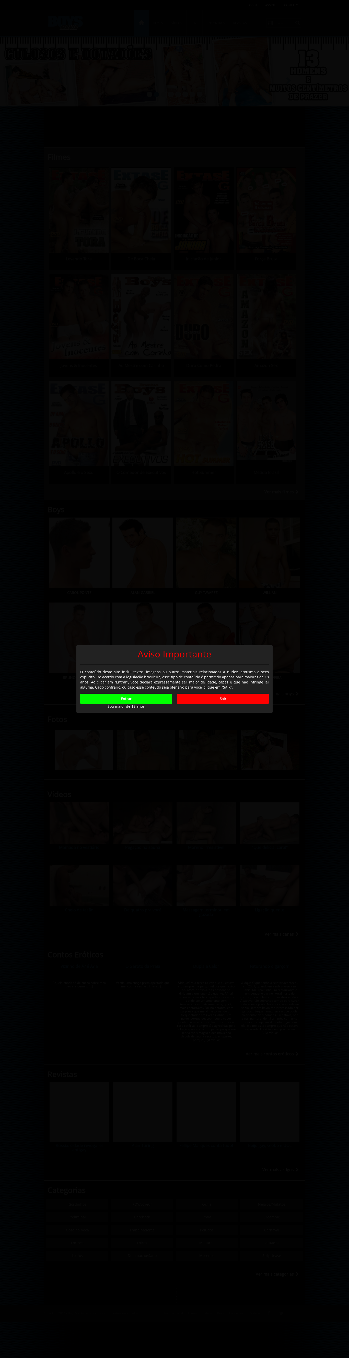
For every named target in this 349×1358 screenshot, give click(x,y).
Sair (223, 698)
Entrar (126, 698)
